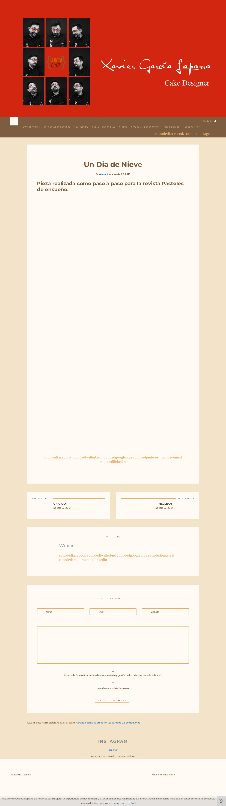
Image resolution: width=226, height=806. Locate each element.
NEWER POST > (186, 498)
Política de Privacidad (163, 774)
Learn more (119, 803)
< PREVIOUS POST (41, 498)
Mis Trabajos (171, 127)
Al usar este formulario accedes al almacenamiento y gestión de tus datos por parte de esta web (113, 675)
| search (205, 121)
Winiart (103, 174)
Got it (133, 803)
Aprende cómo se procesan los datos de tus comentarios (108, 722)
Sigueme (113, 750)
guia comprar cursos (57, 127)
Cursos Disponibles (103, 127)
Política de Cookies (20, 774)
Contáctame (81, 127)
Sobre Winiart (191, 127)
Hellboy (166, 503)
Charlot (60, 503)
